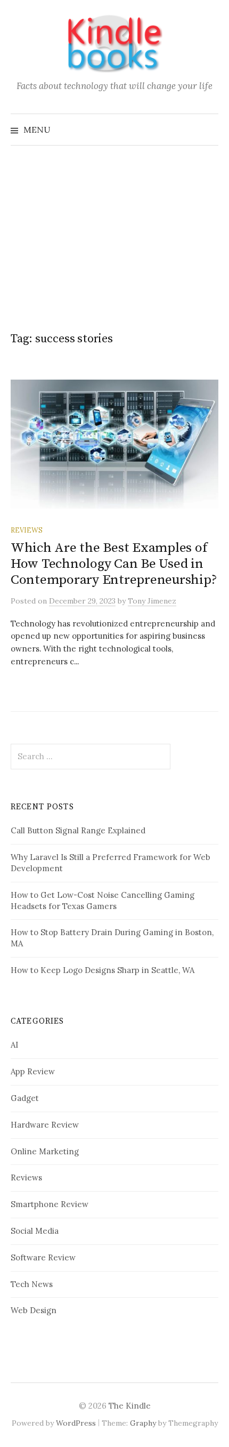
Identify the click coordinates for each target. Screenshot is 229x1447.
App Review (33, 1071)
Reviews (27, 530)
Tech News (32, 1284)
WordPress (76, 1423)
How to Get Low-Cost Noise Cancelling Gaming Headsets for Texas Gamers (102, 900)
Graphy (143, 1423)
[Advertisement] (114, 226)
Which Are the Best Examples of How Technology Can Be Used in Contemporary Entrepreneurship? (114, 564)
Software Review (43, 1257)
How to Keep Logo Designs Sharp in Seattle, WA (102, 970)
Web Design (33, 1310)
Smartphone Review (49, 1204)
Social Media (35, 1231)
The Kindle (130, 1406)
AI (14, 1045)
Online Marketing (45, 1151)
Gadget (25, 1098)
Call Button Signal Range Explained (78, 830)
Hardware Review (45, 1125)
